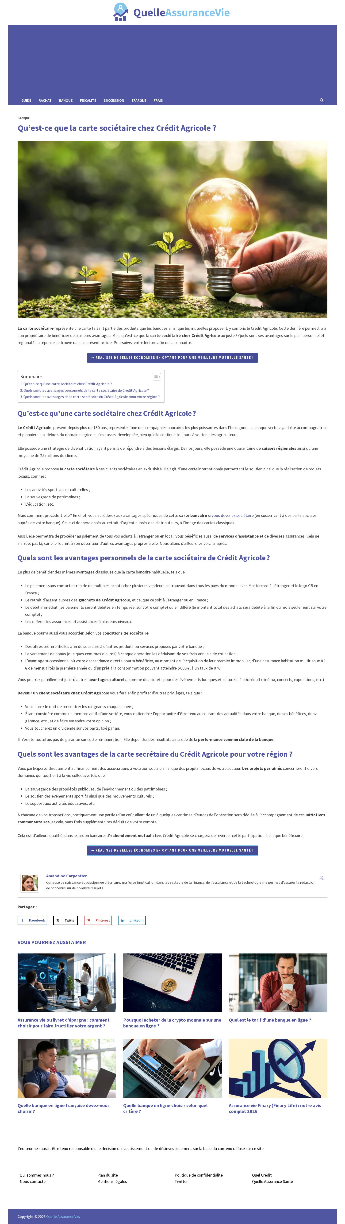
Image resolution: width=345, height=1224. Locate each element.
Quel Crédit (262, 1175)
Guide (26, 100)
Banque (66, 100)
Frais (158, 100)
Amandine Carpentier (66, 876)
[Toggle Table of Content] (154, 377)
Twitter (181, 1181)
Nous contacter (33, 1181)
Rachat (45, 100)
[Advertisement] (172, 60)
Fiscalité (88, 100)
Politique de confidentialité (199, 1175)
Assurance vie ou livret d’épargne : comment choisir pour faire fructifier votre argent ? (64, 1023)
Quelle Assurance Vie (62, 1216)
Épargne (139, 100)
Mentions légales (112, 1181)
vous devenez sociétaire (233, 515)
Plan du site (107, 1175)
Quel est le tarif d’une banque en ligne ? (270, 1020)
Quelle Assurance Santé (272, 1181)
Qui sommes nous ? (37, 1175)
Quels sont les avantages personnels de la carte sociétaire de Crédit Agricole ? (86, 390)
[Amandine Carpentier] (29, 882)
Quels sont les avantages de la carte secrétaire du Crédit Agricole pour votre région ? (91, 396)
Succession (114, 100)
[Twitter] (321, 877)
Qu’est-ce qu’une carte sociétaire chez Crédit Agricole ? (67, 383)
